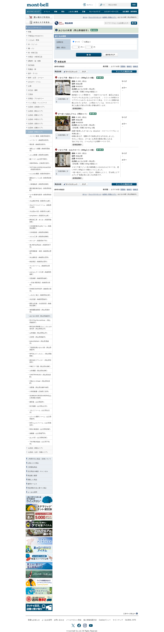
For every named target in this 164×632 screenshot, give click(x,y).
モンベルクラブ (94, 11)
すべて (78, 42)
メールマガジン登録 (73, 620)
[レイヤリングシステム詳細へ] (39, 582)
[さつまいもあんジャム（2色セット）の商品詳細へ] (62, 130)
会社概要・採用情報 (130, 11)
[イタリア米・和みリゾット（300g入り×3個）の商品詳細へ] (62, 94)
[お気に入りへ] (39, 22)
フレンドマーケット (94, 17)
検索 (134, 5)
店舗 (83, 11)
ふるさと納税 (73, 11)
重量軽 (122, 66)
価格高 (135, 66)
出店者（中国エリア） (109, 17)
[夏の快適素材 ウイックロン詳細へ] (39, 499)
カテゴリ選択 (102, 5)
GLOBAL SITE (130, 620)
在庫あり (87, 42)
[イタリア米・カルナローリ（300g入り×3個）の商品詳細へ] (62, 167)
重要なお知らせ (34, 620)
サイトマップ (118, 620)
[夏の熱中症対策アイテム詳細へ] (39, 549)
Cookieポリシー (105, 620)
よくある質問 (47, 620)
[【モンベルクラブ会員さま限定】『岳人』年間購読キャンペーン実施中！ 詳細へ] (39, 516)
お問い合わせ (59, 620)
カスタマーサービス (111, 11)
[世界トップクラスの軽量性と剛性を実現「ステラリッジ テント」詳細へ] (39, 507)
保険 (55, 11)
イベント (47, 11)
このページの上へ (130, 613)
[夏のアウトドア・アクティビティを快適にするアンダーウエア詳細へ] (39, 541)
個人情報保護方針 (90, 620)
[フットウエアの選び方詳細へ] (39, 532)
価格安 (129, 66)
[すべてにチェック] (71, 71)
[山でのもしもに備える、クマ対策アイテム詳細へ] (39, 524)
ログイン (90, 5)
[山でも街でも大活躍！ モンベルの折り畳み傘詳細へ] (39, 557)
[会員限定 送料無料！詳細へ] (39, 599)
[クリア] (84, 71)
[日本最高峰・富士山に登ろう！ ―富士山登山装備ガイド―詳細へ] (39, 566)
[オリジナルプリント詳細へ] (39, 591)
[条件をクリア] (109, 54)
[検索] (88, 54)
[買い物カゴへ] (39, 17)
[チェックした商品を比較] (124, 71)
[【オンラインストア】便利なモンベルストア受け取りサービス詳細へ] (39, 607)
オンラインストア (33, 11)
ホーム (85, 17)
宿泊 (63, 11)
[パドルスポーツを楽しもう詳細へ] (39, 574)
